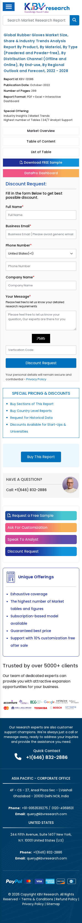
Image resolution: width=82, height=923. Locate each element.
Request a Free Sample (32, 515)
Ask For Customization (27, 527)
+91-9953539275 (35, 808)
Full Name (14, 206)
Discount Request (23, 551)
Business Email (18, 226)
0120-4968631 (63, 808)
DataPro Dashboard (41, 173)
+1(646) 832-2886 (31, 489)
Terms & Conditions (37, 899)
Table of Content (41, 141)
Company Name (20, 277)
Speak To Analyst (23, 539)
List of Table (41, 152)
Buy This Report (41, 456)
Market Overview (41, 131)
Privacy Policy (36, 379)
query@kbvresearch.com (47, 814)
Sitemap (53, 904)
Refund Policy (66, 899)
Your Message (18, 296)
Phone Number (19, 245)
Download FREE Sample (42, 162)
